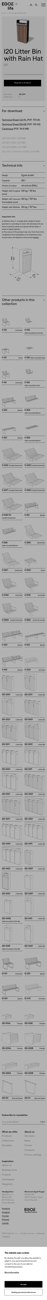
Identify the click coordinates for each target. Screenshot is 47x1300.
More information (12, 1272)
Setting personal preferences (23, 1292)
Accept (23, 1284)
